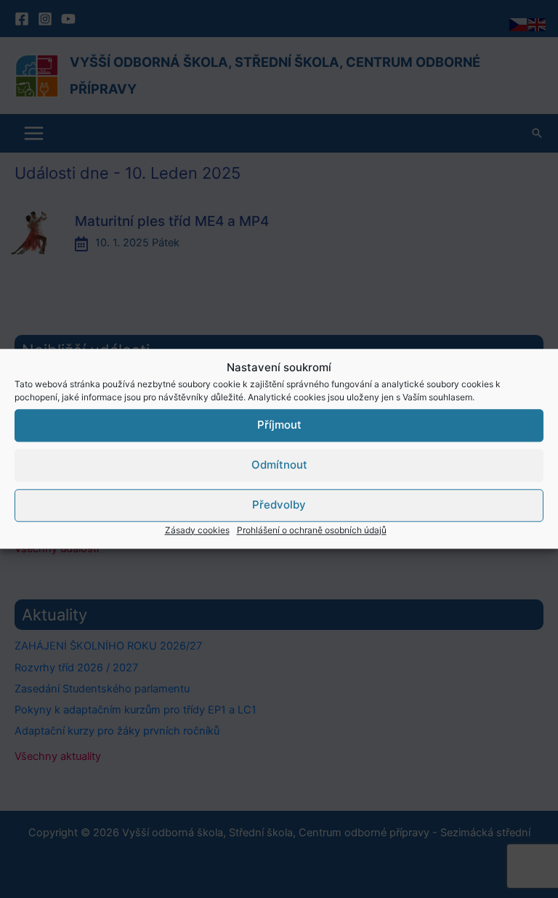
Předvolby (279, 504)
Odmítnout (279, 465)
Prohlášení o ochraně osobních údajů (312, 530)
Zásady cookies (197, 530)
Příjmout (279, 425)
